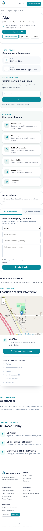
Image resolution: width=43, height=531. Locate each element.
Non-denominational (26, 22)
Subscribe (21, 100)
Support (25, 496)
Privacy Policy (17, 526)
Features (26, 481)
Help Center (27, 491)
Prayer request (12, 211)
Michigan (9, 11)
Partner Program (7, 499)
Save (36, 36)
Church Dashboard (8, 493)
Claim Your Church (34, 4)
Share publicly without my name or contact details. (18, 261)
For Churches (27, 478)
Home (2, 11)
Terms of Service (6, 526)
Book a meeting (34, 211)
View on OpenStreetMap (15, 32)
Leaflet (20, 334)
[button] (21, 313)
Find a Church (27, 475)
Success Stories (7, 496)
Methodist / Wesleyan (10, 22)
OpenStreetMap (30, 334)
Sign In (21, 4)
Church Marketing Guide (31, 493)
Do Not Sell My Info (28, 526)
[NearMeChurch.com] (3, 3)
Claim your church (10, 36)
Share (26, 36)
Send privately (21, 267)
